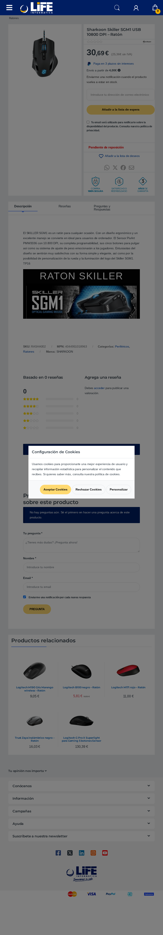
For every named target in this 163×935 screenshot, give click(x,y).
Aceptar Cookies (55, 489)
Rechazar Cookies (89, 489)
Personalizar (119, 489)
